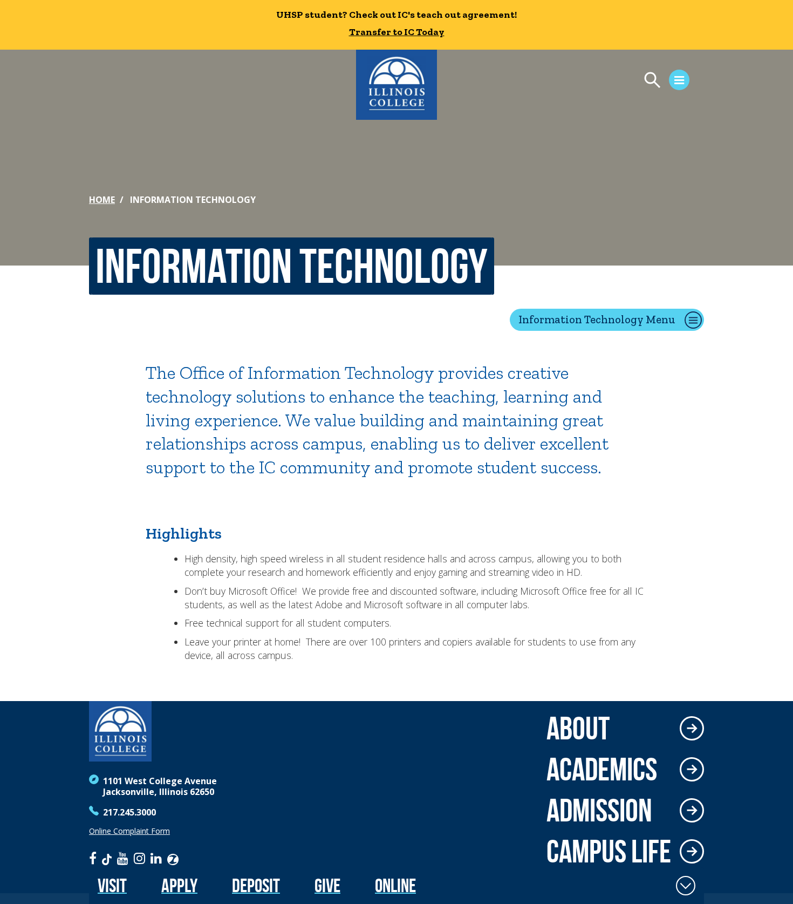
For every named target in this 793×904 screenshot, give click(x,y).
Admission (599, 810)
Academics (601, 769)
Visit (112, 885)
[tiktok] (107, 858)
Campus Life (608, 851)
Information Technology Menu (596, 319)
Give (327, 885)
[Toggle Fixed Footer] (685, 885)
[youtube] (122, 858)
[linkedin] (156, 858)
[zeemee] (173, 858)
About (578, 728)
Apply (179, 885)
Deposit (256, 885)
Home (102, 200)
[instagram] (139, 858)
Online (395, 885)
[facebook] (93, 858)
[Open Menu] (661, 81)
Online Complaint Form (129, 831)
